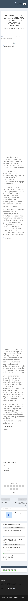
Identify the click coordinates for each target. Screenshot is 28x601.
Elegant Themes (13, 597)
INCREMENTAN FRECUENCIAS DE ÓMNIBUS (11, 548)
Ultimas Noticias (17, 30)
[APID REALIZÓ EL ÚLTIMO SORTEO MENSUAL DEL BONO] (14, 553)
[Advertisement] (14, 447)
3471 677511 (10, 588)
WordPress (14, 599)
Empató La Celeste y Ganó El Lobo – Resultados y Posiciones (13, 539)
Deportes (9, 30)
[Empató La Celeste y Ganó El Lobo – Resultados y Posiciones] (14, 536)
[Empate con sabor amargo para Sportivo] (14, 527)
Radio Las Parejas (15, 28)
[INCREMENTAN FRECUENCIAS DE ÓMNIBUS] (14, 544)
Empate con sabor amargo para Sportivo (12, 531)
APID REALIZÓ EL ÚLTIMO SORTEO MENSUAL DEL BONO (12, 556)
